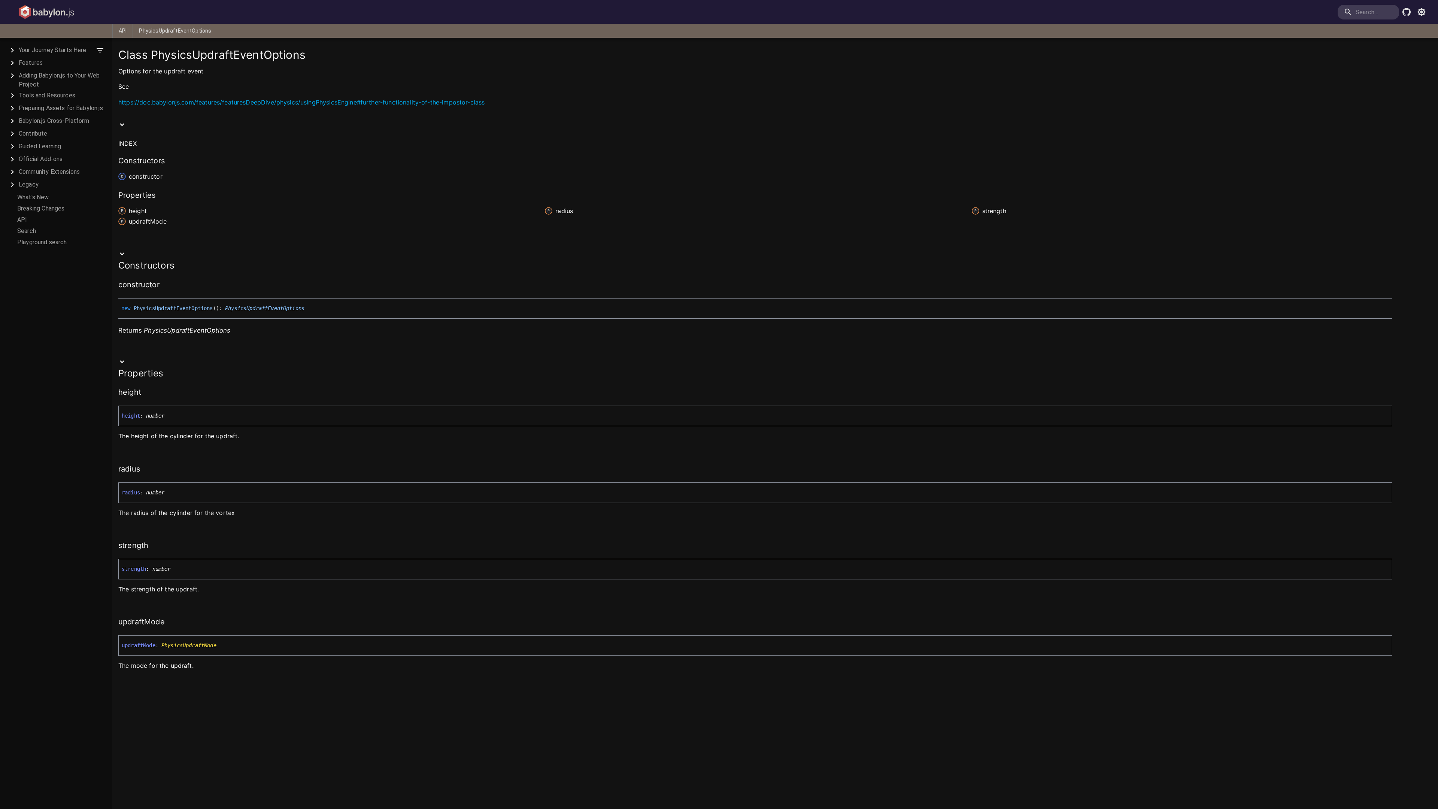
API (123, 31)
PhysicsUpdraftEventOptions (175, 31)
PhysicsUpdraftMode (188, 645)
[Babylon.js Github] (1406, 11)
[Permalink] (133, 87)
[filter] (100, 50)
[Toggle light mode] (1421, 11)
